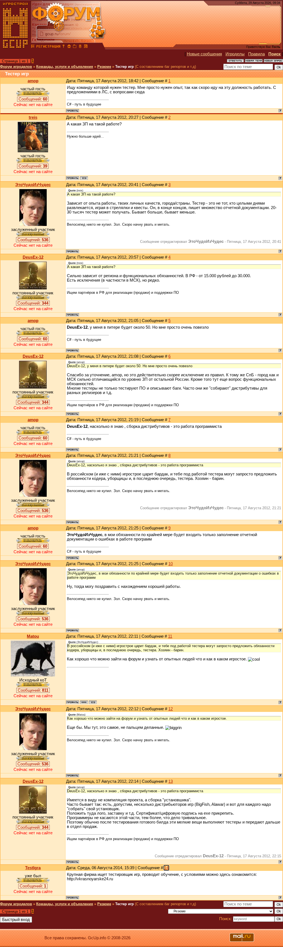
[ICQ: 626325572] (84, 178)
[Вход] (63, 47)
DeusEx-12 (33, 257)
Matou (33, 636)
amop (33, 81)
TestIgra (33, 868)
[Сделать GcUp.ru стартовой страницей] (69, 47)
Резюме (104, 67)
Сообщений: (33, 99)
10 (170, 564)
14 (166, 868)
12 (170, 709)
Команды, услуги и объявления (64, 67)
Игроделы (235, 54)
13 (170, 781)
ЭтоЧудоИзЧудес (33, 184)
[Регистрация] (48, 47)
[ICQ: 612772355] (93, 702)
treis (33, 117)
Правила (256, 54)
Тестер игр (124, 67)
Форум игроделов (16, 67)
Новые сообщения (204, 54)
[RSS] (85, 47)
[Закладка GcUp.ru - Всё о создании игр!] (74, 47)
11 (170, 636)
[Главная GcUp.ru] (15, 47)
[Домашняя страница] (84, 702)
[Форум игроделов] (33, 47)
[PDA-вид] (80, 47)
